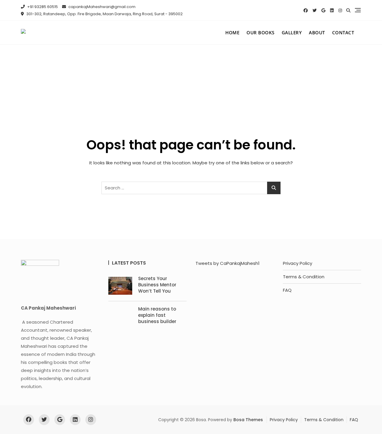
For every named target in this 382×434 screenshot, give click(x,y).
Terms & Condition (303, 277)
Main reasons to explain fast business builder (157, 315)
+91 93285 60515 (42, 7)
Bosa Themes (248, 420)
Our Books (261, 32)
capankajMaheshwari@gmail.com (101, 7)
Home (232, 32)
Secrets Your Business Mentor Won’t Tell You (157, 284)
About (317, 32)
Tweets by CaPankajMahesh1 (227, 263)
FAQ (287, 290)
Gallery (292, 32)
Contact (343, 32)
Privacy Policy (297, 263)
